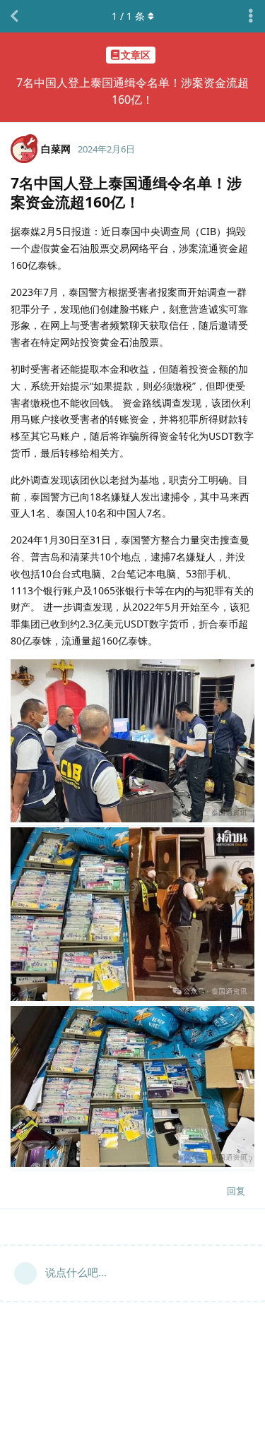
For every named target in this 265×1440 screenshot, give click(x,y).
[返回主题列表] (14, 16)
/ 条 (128, 16)
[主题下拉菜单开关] (251, 16)
